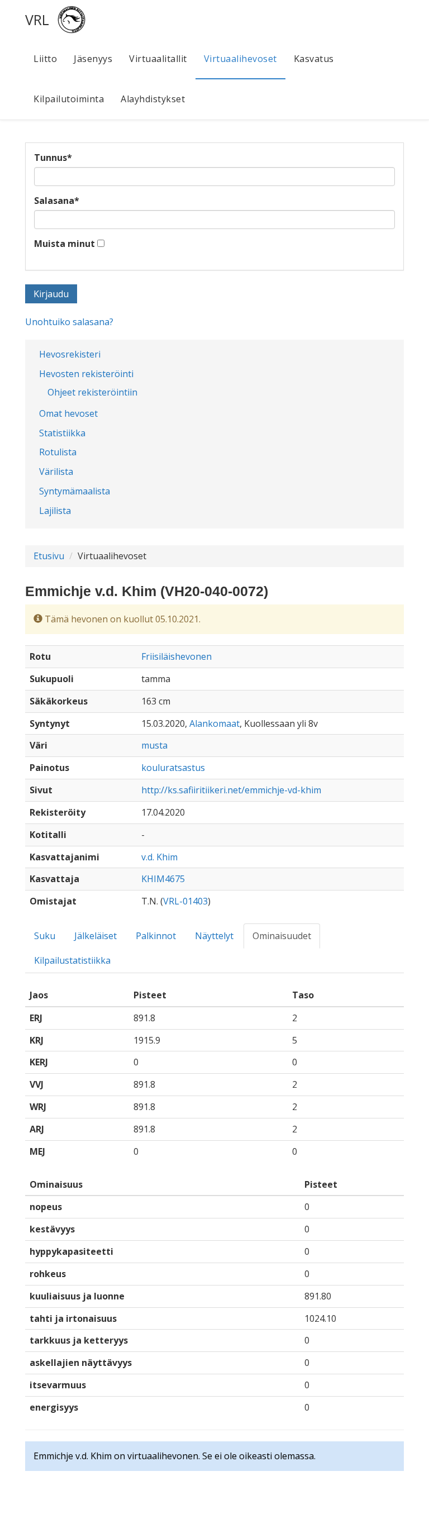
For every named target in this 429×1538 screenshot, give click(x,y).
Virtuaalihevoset (240, 59)
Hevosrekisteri (70, 354)
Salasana (56, 200)
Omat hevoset (68, 413)
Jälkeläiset (95, 936)
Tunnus (53, 157)
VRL (37, 19)
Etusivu (49, 556)
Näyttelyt (214, 936)
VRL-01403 (185, 901)
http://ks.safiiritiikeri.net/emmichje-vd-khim (231, 790)
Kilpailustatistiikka (72, 960)
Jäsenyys (93, 59)
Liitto (45, 59)
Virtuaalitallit (158, 59)
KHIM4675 (163, 879)
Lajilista (55, 510)
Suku (44, 936)
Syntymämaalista (74, 491)
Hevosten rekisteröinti (86, 374)
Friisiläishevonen (176, 656)
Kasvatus (314, 59)
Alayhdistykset (153, 99)
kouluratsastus (173, 767)
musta (154, 745)
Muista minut (64, 243)
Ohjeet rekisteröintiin (92, 392)
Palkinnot (156, 936)
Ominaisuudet (281, 936)
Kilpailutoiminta (69, 99)
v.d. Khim (159, 857)
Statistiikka (62, 433)
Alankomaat (214, 723)
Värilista (56, 471)
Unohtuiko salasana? (69, 322)
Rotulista (58, 452)
